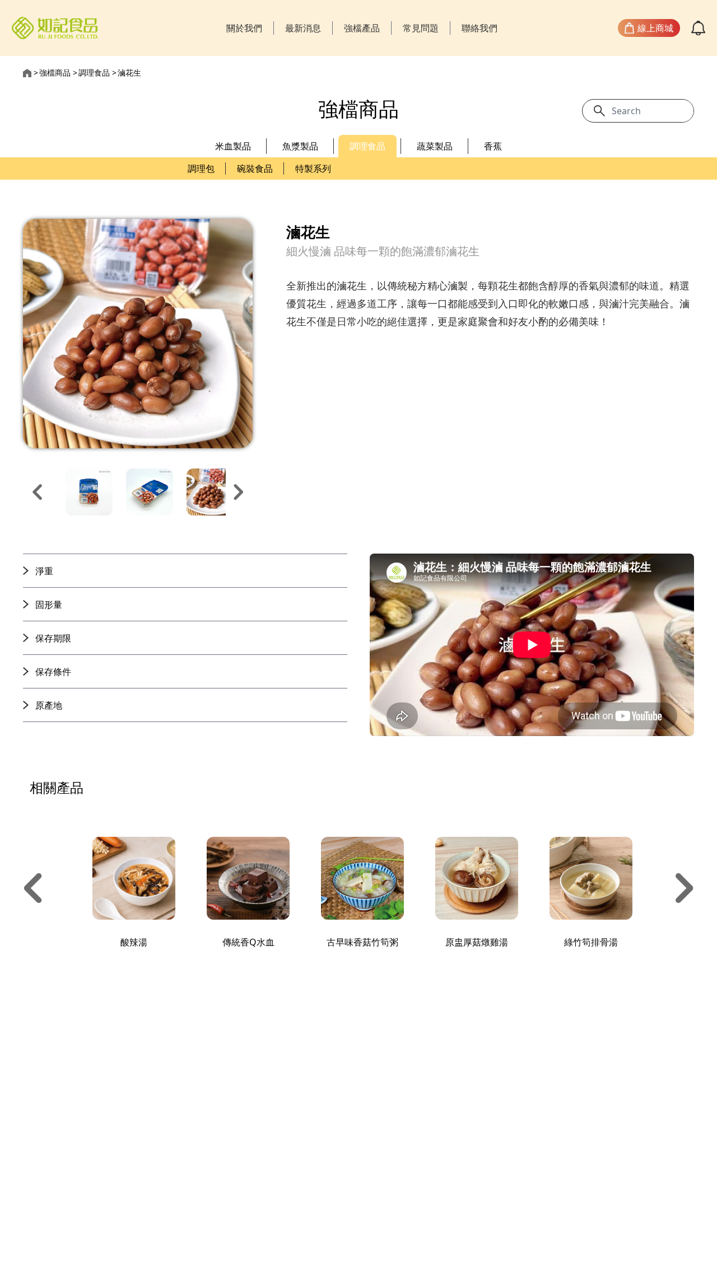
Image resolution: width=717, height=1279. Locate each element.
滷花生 (129, 72)
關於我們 (244, 28)
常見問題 (421, 28)
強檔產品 (362, 28)
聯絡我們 (479, 28)
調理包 (201, 168)
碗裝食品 (255, 168)
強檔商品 (55, 72)
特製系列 (313, 168)
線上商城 (655, 28)
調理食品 (94, 72)
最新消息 (303, 28)
